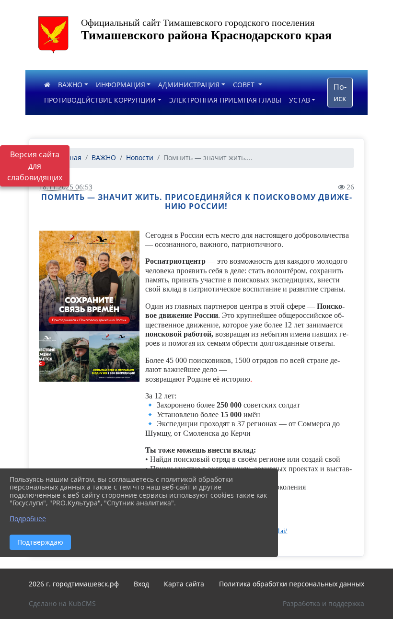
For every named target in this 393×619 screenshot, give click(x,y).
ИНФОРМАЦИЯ (120, 84)
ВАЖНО (70, 84)
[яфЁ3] (64, 356)
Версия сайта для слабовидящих (34, 166)
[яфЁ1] (114, 356)
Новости (139, 157)
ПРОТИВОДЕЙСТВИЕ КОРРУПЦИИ (100, 100)
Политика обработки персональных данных (291, 583)
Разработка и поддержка (323, 603)
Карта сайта (184, 583)
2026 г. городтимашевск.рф (74, 583)
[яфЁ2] (89, 281)
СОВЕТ (244, 84)
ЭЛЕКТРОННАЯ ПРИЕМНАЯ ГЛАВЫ (225, 100)
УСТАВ (299, 100)
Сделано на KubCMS (62, 603)
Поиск (340, 93)
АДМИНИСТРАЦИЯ (189, 84)
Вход (141, 583)
